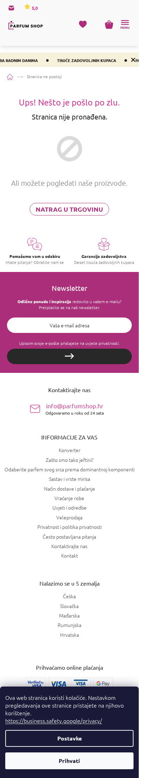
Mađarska (69, 615)
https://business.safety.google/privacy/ (53, 720)
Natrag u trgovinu (69, 209)
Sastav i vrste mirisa (69, 478)
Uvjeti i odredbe (69, 507)
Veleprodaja (69, 517)
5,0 (34, 8)
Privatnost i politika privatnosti (69, 526)
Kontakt (69, 555)
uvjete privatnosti (102, 343)
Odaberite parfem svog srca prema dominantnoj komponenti (70, 469)
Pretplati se (69, 356)
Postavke (69, 738)
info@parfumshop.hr (74, 409)
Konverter (69, 449)
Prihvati (69, 760)
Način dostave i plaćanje (69, 488)
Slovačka (69, 606)
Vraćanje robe (69, 497)
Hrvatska (69, 635)
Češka (69, 596)
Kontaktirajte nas (69, 546)
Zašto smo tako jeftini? (69, 459)
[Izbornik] (124, 24)
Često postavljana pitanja (69, 536)
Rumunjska (69, 625)
